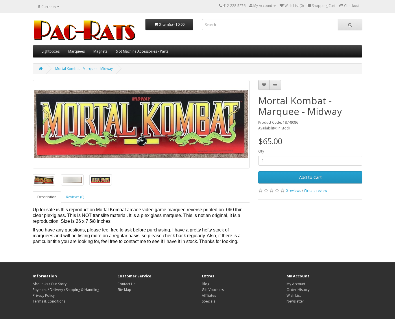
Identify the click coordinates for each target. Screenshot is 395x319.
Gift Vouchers (213, 289)
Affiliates (209, 295)
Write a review (315, 190)
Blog (205, 283)
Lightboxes (51, 51)
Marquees (76, 51)
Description (46, 196)
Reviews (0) (75, 196)
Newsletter (295, 301)
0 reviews (293, 190)
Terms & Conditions (49, 301)
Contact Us (126, 283)
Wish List (294, 295)
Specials (208, 301)
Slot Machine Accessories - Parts (142, 51)
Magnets (100, 51)
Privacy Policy (44, 295)
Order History (298, 289)
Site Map (124, 289)
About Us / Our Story (50, 283)
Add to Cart (310, 177)
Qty (261, 151)
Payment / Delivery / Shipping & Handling (66, 289)
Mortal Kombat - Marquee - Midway (84, 68)
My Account (296, 283)
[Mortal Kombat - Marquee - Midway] (141, 124)
